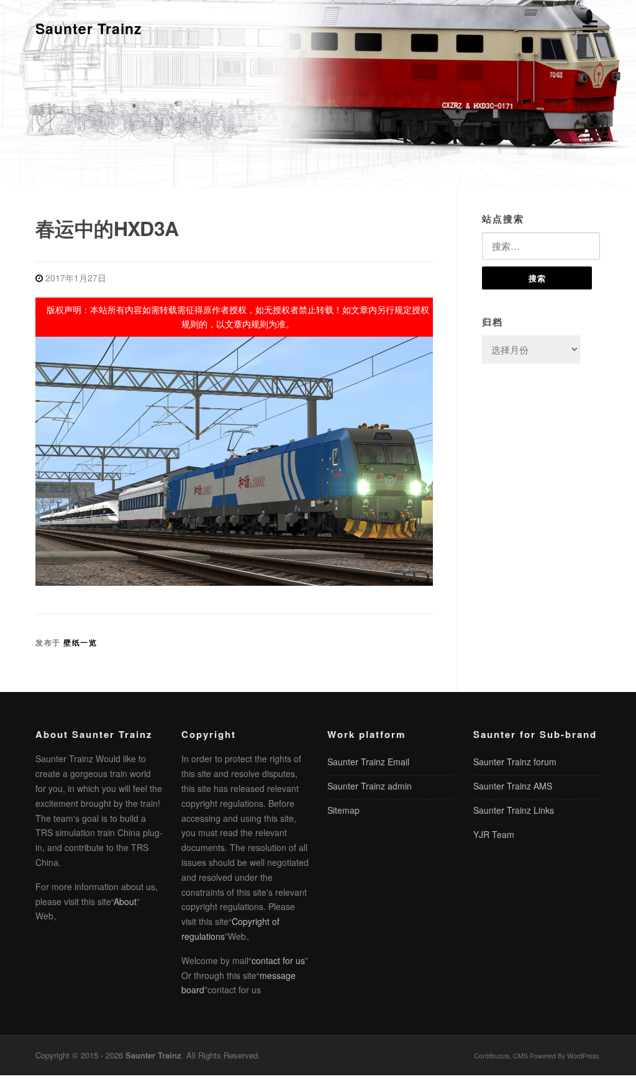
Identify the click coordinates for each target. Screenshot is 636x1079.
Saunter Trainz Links (513, 810)
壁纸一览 (80, 642)
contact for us (278, 960)
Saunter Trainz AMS (512, 786)
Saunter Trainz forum (514, 761)
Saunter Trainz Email (368, 761)
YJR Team (493, 834)
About (125, 901)
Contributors (491, 1055)
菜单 (588, 26)
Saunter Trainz (88, 28)
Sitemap (343, 810)
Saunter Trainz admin (369, 786)
